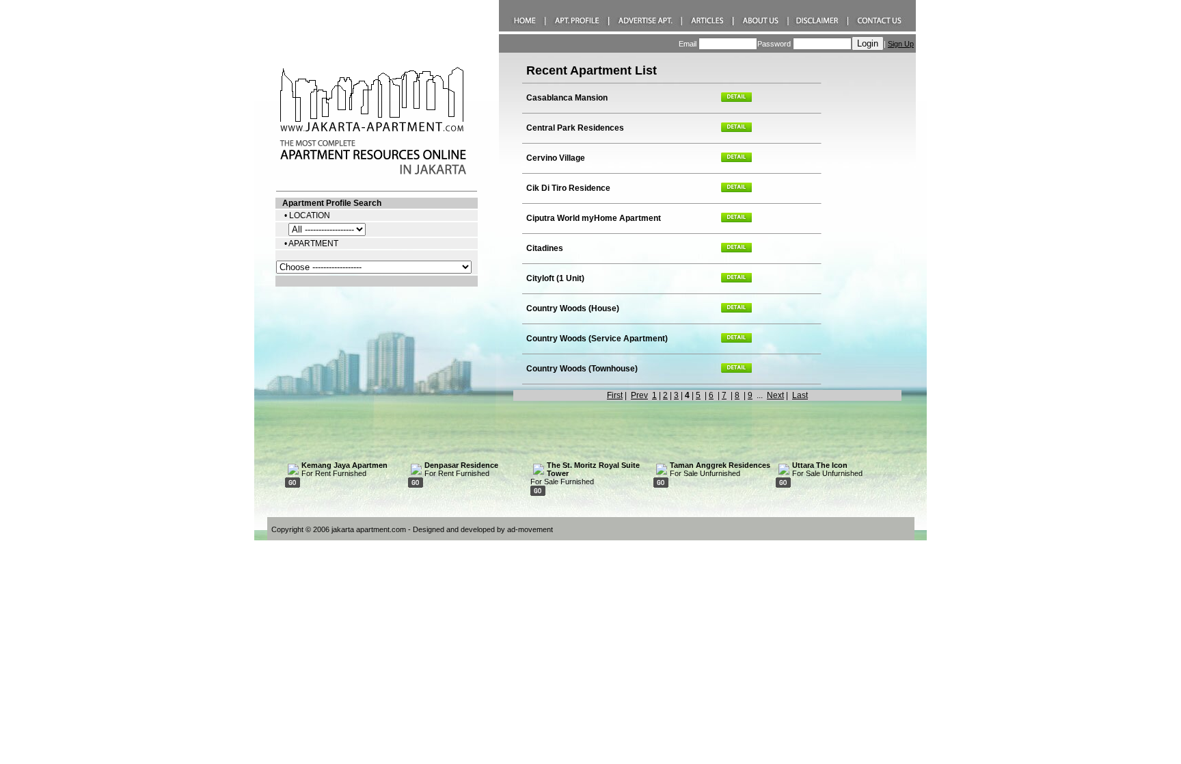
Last (800, 395)
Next (775, 395)
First (615, 395)
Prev (639, 395)
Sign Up (901, 44)
